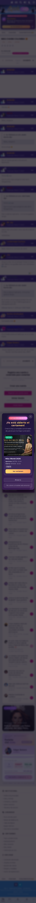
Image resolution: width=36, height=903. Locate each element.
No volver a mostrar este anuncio (18, 485)
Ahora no (18, 480)
